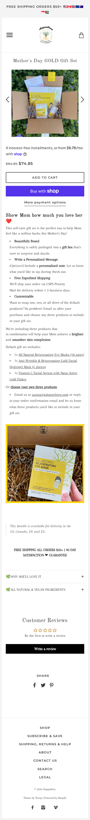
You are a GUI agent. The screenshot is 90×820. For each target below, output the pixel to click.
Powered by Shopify (55, 798)
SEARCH (45, 769)
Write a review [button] (45, 649)
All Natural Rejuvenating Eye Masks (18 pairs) (51, 354)
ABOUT (45, 752)
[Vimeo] (55, 807)
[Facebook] (32, 807)
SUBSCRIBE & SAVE (45, 736)
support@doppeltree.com (50, 395)
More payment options (45, 202)
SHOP (45, 728)
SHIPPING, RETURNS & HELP (45, 744)
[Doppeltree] (46, 34)
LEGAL (45, 777)
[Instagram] (43, 807)
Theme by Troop (33, 798)
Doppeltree (49, 789)
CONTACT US (45, 760)
